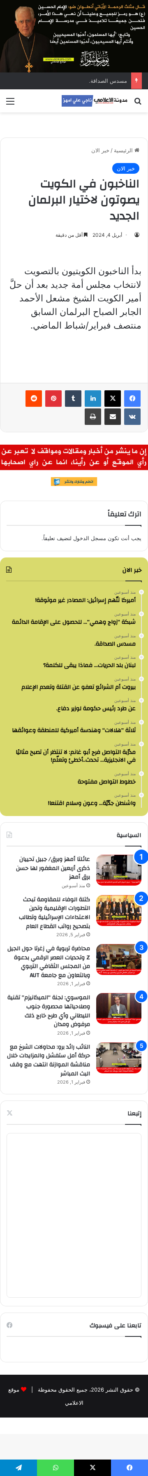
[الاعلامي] (94, 101)
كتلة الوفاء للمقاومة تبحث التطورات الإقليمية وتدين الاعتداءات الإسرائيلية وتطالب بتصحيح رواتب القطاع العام (54, 913)
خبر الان (100, 150)
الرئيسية (124, 150)
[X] (112, 398)
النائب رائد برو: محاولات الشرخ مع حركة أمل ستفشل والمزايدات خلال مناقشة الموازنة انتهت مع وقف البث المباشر (48, 1060)
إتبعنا (134, 1113)
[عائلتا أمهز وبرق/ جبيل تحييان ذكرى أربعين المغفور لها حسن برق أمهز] (118, 870)
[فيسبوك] (132, 398)
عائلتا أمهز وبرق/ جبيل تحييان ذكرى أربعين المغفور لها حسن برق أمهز (53, 868)
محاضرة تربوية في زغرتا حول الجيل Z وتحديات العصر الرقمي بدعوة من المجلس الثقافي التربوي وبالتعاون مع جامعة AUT (48, 962)
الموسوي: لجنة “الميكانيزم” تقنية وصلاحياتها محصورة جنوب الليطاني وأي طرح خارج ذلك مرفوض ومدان (48, 1011)
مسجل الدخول (89, 538)
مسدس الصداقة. (108, 80)
